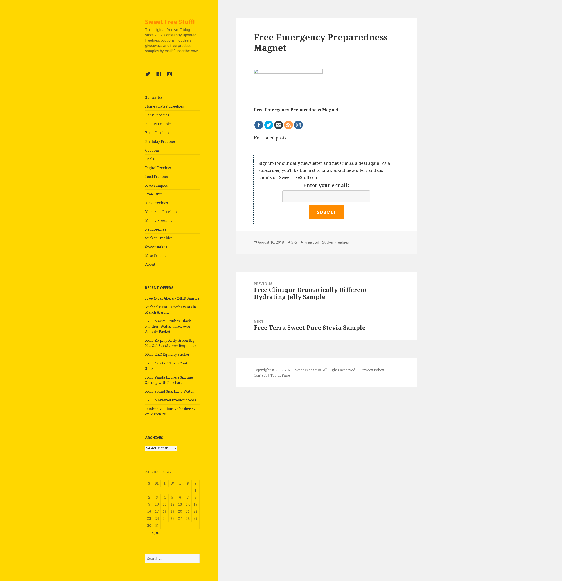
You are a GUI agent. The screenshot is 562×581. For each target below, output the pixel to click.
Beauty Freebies (158, 123)
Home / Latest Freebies (164, 106)
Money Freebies (158, 220)
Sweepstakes (156, 246)
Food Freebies (156, 176)
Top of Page (280, 375)
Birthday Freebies (160, 141)
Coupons (152, 150)
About (150, 264)
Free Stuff (153, 194)
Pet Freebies (155, 229)
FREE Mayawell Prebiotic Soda (170, 400)
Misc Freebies (156, 255)
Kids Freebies (156, 202)
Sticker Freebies (159, 238)
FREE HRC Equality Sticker (167, 354)
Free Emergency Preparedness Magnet (296, 110)
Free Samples (156, 185)
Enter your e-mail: (326, 185)
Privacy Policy (372, 370)
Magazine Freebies (161, 211)
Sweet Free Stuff (307, 370)
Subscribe (153, 97)
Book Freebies (157, 132)
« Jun (156, 532)
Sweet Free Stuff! (170, 22)
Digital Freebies (158, 167)
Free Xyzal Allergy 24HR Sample (172, 298)
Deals (149, 159)
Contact (260, 375)
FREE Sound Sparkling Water (169, 391)
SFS (294, 242)
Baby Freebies (157, 115)
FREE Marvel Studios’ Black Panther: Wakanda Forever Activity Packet (168, 326)
